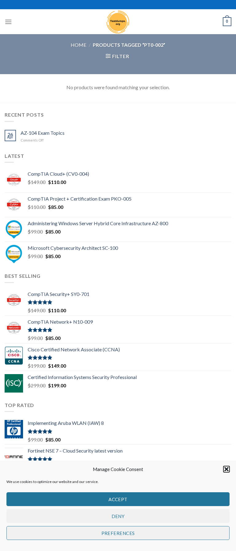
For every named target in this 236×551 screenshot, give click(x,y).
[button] (226, 469)
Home (78, 45)
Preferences (118, 533)
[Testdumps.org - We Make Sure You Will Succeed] (118, 21)
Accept (118, 499)
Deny (118, 516)
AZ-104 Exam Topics (43, 133)
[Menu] (8, 21)
